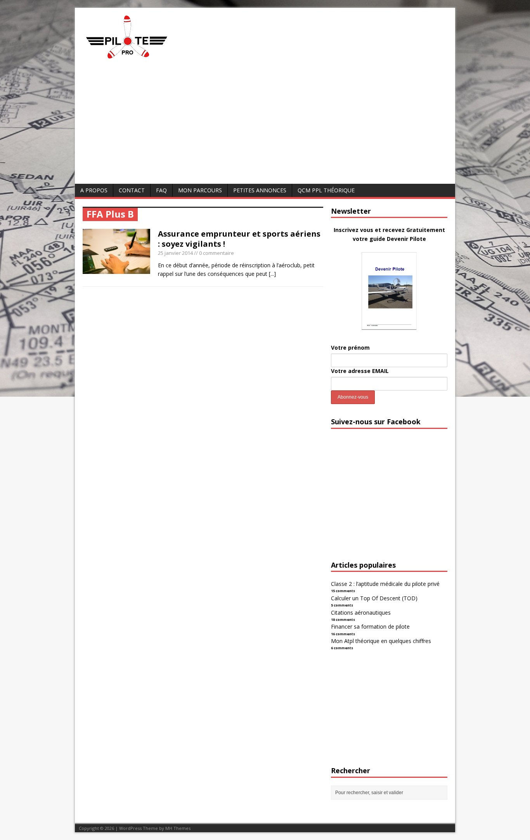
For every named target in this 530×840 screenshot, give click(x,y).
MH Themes (178, 828)
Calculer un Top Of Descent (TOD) (374, 598)
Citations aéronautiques (361, 612)
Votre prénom (350, 347)
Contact (132, 190)
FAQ (161, 190)
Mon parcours (200, 190)
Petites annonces (259, 190)
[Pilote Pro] (143, 59)
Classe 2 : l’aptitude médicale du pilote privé (385, 583)
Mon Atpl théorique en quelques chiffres (381, 641)
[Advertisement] (265, 125)
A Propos (93, 190)
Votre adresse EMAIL (360, 371)
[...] (272, 273)
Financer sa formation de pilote (370, 626)
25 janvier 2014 (175, 252)
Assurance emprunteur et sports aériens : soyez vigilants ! (239, 238)
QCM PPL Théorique (326, 190)
